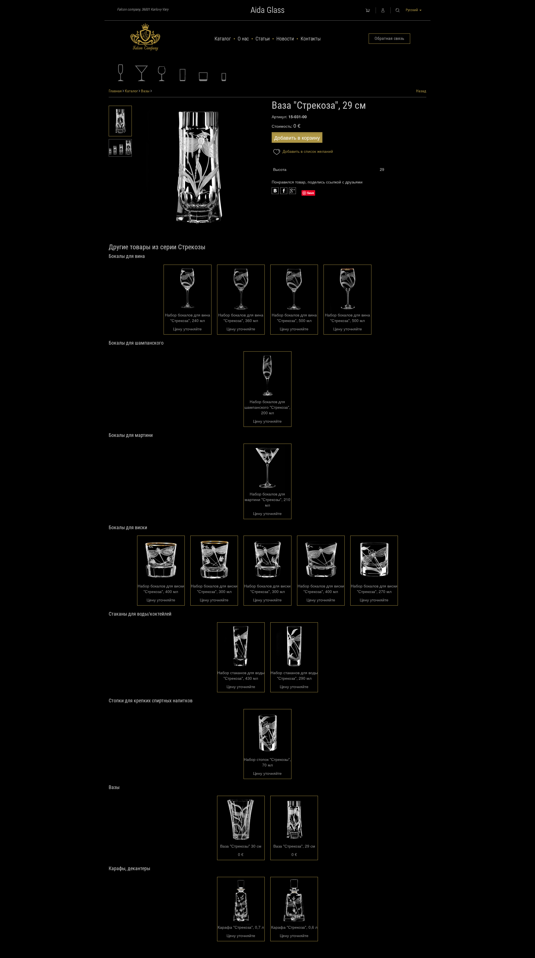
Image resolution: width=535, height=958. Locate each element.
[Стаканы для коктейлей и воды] (182, 72)
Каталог (223, 39)
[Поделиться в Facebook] (275, 190)
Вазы (145, 91)
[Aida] (145, 37)
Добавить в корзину (297, 137)
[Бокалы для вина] (162, 72)
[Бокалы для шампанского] (121, 72)
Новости (285, 39)
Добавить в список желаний (307, 151)
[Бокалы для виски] (203, 72)
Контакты (311, 39)
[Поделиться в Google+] (283, 190)
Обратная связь (389, 38)
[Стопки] (224, 72)
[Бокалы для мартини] (141, 72)
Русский (412, 10)
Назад (421, 91)
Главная (115, 91)
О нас (243, 39)
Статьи (263, 39)
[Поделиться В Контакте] (292, 190)
